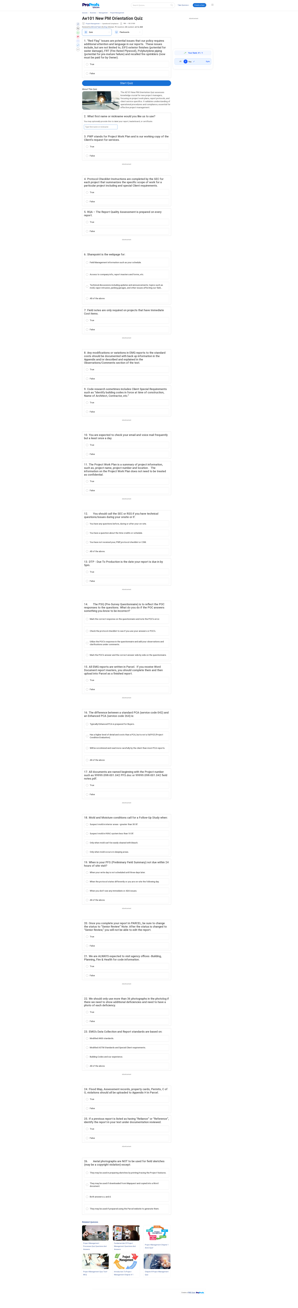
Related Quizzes (90, 1222)
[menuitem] (183, 5)
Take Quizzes (183, 5)
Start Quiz (126, 83)
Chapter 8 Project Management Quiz (157, 1273)
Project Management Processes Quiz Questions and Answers (95, 1246)
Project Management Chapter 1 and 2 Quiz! (157, 1246)
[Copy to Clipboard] (78, 45)
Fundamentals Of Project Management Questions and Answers (125, 1246)
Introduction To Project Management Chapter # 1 (123, 1273)
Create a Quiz (199, 5)
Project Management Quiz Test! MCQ (95, 1273)
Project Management (93, 23)
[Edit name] (193, 61)
